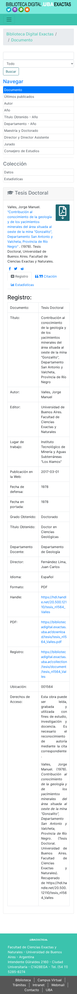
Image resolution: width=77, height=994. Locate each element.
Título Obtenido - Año (21, 117)
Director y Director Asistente (26, 137)
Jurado (9, 144)
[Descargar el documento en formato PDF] (62, 215)
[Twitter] (15, 268)
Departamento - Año (20, 124)
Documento (21, 39)
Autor (8, 103)
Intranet (39, 985)
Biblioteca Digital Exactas (30, 34)
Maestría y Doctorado (21, 130)
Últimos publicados (19, 96)
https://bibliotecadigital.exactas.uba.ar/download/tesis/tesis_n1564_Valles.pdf (54, 632)
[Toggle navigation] (9, 19)
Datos (8, 172)
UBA (49, 990)
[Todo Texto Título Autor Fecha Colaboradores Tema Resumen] (38, 63)
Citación (50, 276)
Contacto (31, 990)
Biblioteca (23, 980)
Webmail (57, 985)
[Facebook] (9, 268)
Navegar (13, 81)
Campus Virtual (50, 980)
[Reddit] (22, 268)
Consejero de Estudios (21, 151)
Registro (21, 276)
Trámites (19, 985)
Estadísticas (13, 179)
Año (7, 110)
